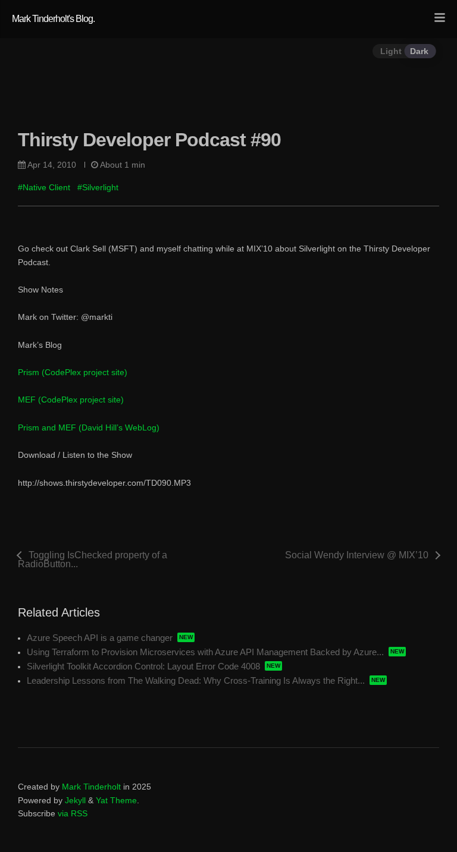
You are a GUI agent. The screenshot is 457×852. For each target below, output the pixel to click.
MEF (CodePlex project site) (71, 399)
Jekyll (75, 800)
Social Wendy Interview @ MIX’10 (356, 555)
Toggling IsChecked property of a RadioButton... (92, 559)
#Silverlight (97, 187)
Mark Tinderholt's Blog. (53, 19)
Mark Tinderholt (91, 786)
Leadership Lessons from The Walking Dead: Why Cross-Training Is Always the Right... (196, 680)
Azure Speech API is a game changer (100, 638)
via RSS (72, 813)
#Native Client (44, 187)
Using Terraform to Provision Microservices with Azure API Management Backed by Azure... (205, 652)
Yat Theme (116, 800)
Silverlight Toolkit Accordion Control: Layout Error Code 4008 (143, 666)
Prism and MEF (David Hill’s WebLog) (88, 427)
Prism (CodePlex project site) (72, 372)
